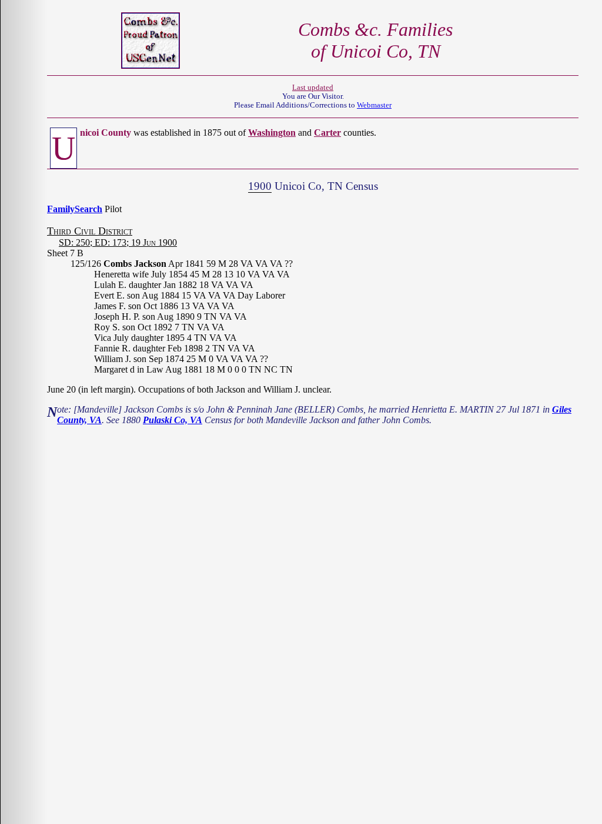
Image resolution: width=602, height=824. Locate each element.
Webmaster (374, 105)
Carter (327, 133)
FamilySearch (74, 209)
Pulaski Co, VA (172, 420)
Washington (272, 133)
